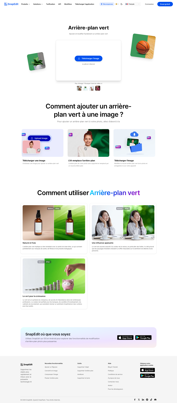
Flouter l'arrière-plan (51, 378)
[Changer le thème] (121, 4)
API (59, 4)
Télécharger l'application (84, 4)
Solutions (37, 4)
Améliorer (80, 374)
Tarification (50, 4)
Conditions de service (115, 374)
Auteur (110, 385)
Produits (24, 4)
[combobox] (133, 4)
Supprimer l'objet (83, 367)
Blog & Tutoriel (113, 367)
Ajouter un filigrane (51, 367)
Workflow (68, 4)
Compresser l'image (51, 374)
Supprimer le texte (83, 378)
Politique (111, 370)
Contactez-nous (113, 382)
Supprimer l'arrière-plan (85, 370)
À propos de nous (114, 378)
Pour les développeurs (115, 389)
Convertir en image (51, 370)
